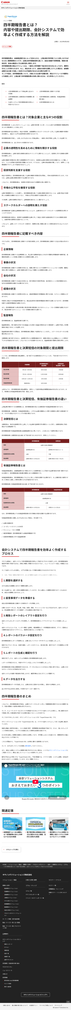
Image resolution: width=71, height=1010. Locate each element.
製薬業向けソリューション (11, 907)
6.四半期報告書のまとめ (46, 102)
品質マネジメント (8, 959)
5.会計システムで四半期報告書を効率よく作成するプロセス (21, 103)
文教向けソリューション (10, 897)
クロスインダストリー (39, 864)
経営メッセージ (8, 944)
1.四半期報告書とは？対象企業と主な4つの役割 (21, 92)
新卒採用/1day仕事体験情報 (11, 980)
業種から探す (27, 864)
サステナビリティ (7, 967)
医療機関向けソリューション (11, 904)
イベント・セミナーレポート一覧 (35, 898)
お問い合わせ (6, 1005)
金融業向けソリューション (11, 894)
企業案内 (5, 934)
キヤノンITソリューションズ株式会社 (13, 8)
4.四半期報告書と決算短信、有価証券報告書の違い (52, 98)
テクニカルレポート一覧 (32, 894)
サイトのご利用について (46, 1005)
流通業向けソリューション (11, 891)
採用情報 (5, 977)
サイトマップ (58, 1005)
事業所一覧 (7, 956)
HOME (4, 864)
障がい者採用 (7, 986)
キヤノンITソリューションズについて (12, 940)
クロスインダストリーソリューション (12, 914)
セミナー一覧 (52, 885)
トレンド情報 (7, 46)
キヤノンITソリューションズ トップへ (35, 995)
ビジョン (6, 947)
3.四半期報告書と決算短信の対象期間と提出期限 (21, 98)
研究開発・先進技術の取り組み (11, 963)
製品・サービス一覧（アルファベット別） (12, 927)
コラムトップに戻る (12, 849)
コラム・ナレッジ (31, 885)
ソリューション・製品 (14, 864)
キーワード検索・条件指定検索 (11, 919)
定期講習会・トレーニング (56, 889)
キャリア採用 (7, 983)
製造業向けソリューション (11, 888)
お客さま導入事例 (31, 880)
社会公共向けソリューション (11, 910)
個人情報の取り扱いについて (20, 1005)
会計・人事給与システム (55, 864)
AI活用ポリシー (33, 1005)
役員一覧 (6, 953)
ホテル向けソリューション (11, 901)
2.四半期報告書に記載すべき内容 (49, 91)
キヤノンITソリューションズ (58, 750)
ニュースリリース (7, 970)
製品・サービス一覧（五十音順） (12, 922)
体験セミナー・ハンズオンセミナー (58, 893)
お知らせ (5, 974)
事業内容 (6, 950)
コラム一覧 (29, 891)
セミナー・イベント (55, 880)
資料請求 (28, 746)
